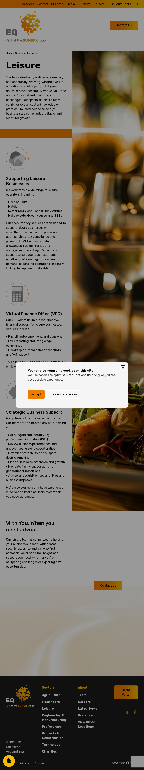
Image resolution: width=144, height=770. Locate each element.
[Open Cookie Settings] (9, 761)
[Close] (123, 367)
